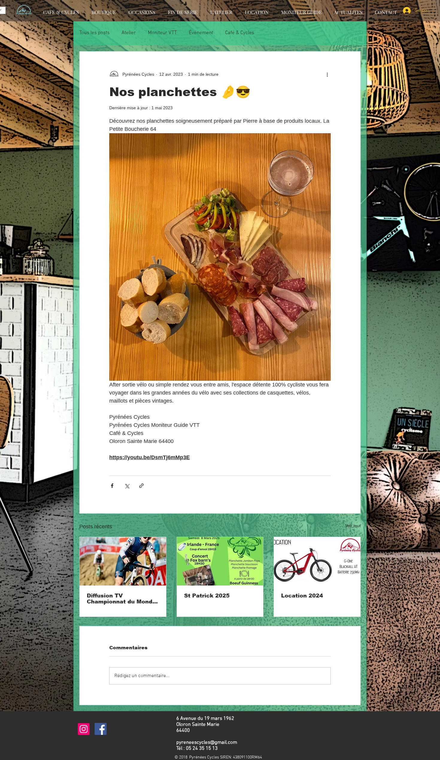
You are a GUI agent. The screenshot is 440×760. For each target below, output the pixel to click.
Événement (201, 33)
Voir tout (353, 525)
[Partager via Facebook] (112, 486)
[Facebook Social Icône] (101, 729)
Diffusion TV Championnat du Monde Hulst (121, 599)
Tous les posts (94, 33)
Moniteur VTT (162, 33)
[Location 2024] (317, 561)
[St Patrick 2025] (220, 561)
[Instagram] (83, 729)
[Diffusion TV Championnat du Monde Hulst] (123, 561)
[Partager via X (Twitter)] (127, 486)
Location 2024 (302, 596)
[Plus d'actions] (327, 74)
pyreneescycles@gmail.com (206, 743)
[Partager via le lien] (141, 486)
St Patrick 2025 (207, 596)
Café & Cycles (239, 33)
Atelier (129, 33)
